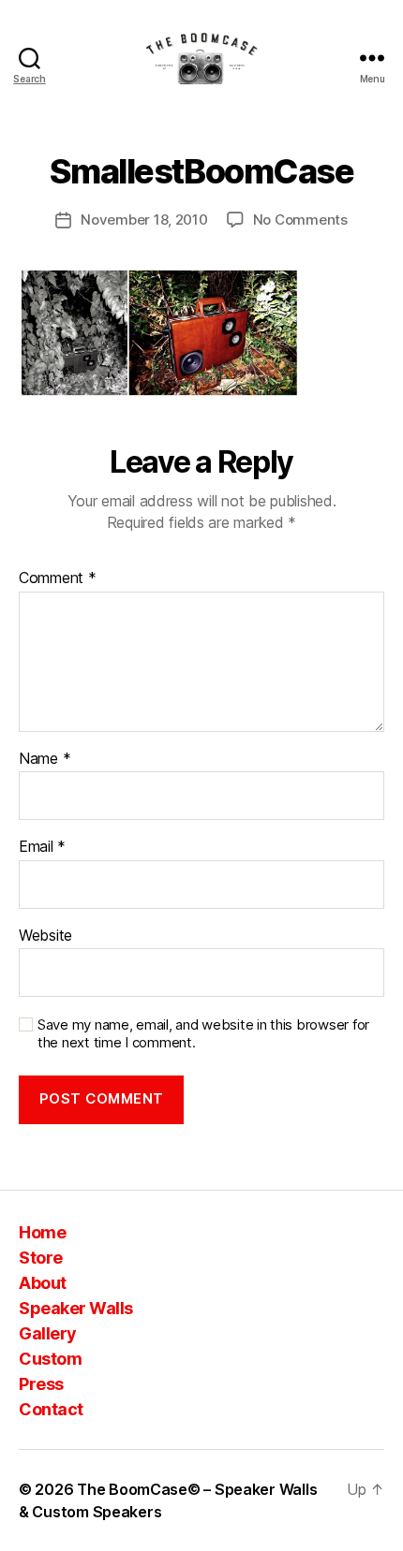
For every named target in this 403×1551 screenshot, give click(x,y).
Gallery (48, 1333)
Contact (51, 1409)
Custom (50, 1358)
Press (41, 1384)
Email (42, 847)
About (43, 1283)
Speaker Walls (76, 1308)
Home (42, 1232)
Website (45, 936)
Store (41, 1257)
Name (44, 759)
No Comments (300, 219)
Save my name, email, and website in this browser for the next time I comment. (203, 1034)
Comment (58, 578)
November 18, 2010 (144, 219)
